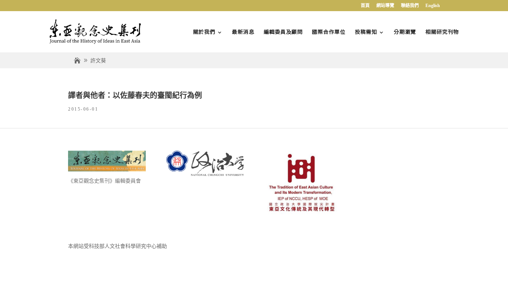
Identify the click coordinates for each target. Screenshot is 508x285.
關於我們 (204, 31)
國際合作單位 (328, 31)
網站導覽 (385, 5)
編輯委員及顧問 (283, 31)
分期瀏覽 (405, 31)
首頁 (365, 5)
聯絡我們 (410, 5)
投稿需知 (366, 31)
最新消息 (243, 31)
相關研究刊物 (442, 31)
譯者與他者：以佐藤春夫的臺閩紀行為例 (135, 95)
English (432, 5)
